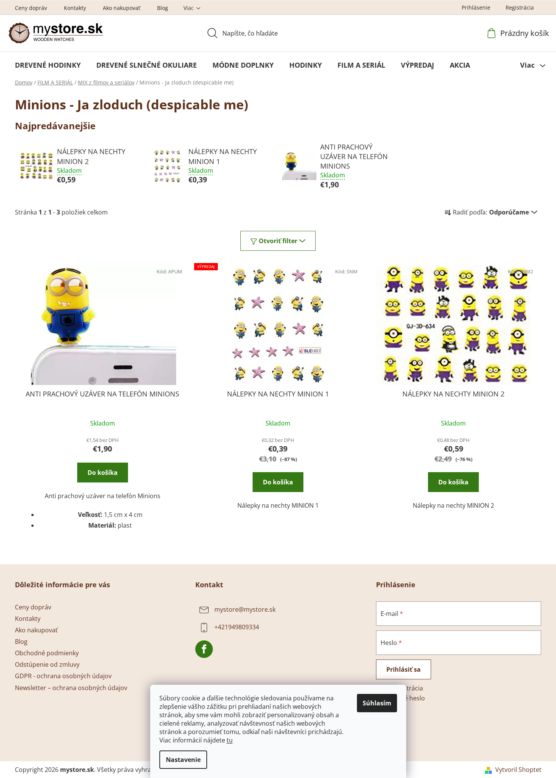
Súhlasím (377, 703)
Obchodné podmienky (47, 653)
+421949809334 (236, 627)
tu (230, 740)
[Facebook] (204, 649)
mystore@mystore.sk (245, 609)
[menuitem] (47, 65)
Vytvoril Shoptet (518, 769)
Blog (162, 7)
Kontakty (75, 7)
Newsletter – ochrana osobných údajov (71, 688)
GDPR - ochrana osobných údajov (63, 676)
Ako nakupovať (121, 7)
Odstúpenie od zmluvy (47, 664)
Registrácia (520, 7)
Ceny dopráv (31, 7)
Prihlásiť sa (403, 669)
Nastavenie (183, 759)
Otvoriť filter (278, 241)
